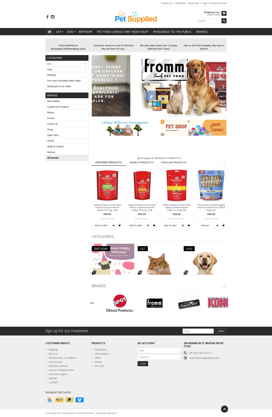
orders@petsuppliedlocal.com (204, 357)
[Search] (224, 20)
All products (101, 349)
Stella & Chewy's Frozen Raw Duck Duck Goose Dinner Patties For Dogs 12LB (107, 208)
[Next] (223, 86)
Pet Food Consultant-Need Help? (122, 32)
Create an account (218, 3)
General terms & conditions (63, 357)
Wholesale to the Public (172, 32)
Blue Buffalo (53, 101)
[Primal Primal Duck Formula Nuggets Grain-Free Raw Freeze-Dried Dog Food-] (211, 185)
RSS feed (99, 365)
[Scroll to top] (224, 409)
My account (194, 3)
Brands (201, 32)
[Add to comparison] (113, 225)
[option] (107, 200)
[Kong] (211, 303)
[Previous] (94, 86)
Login (204, 3)
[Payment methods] (49, 399)
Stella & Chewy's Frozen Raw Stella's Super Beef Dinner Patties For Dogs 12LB (142, 208)
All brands (53, 157)
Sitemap (53, 378)
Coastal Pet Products (58, 106)
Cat (58, 32)
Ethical (50, 112)
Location (53, 382)
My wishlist (180, 3)
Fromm (51, 118)
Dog (70, 32)
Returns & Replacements (61, 370)
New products (102, 353)
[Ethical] (107, 303)
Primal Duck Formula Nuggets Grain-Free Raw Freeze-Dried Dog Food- (211, 208)
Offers (98, 357)
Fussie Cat (52, 123)
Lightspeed (112, 413)
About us (53, 353)
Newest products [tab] (142, 162)
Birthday (85, 32)
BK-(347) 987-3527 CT (200, 352)
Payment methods (58, 365)
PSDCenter (89, 413)
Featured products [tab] (108, 162)
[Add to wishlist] (120, 225)
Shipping (53, 349)
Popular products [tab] (174, 162)
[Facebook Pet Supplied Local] (47, 17)
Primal (50, 140)
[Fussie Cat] (176, 303)
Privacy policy (55, 361)
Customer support (58, 374)
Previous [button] (222, 162)
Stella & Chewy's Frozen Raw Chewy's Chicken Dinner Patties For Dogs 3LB (176, 208)
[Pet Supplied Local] (136, 16)
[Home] (49, 31)
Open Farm (53, 135)
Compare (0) (166, 3)
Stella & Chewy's (55, 146)
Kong (50, 129)
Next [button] (225, 162)
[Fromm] (142, 303)
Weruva (51, 152)
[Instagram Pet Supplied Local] (53, 17)
